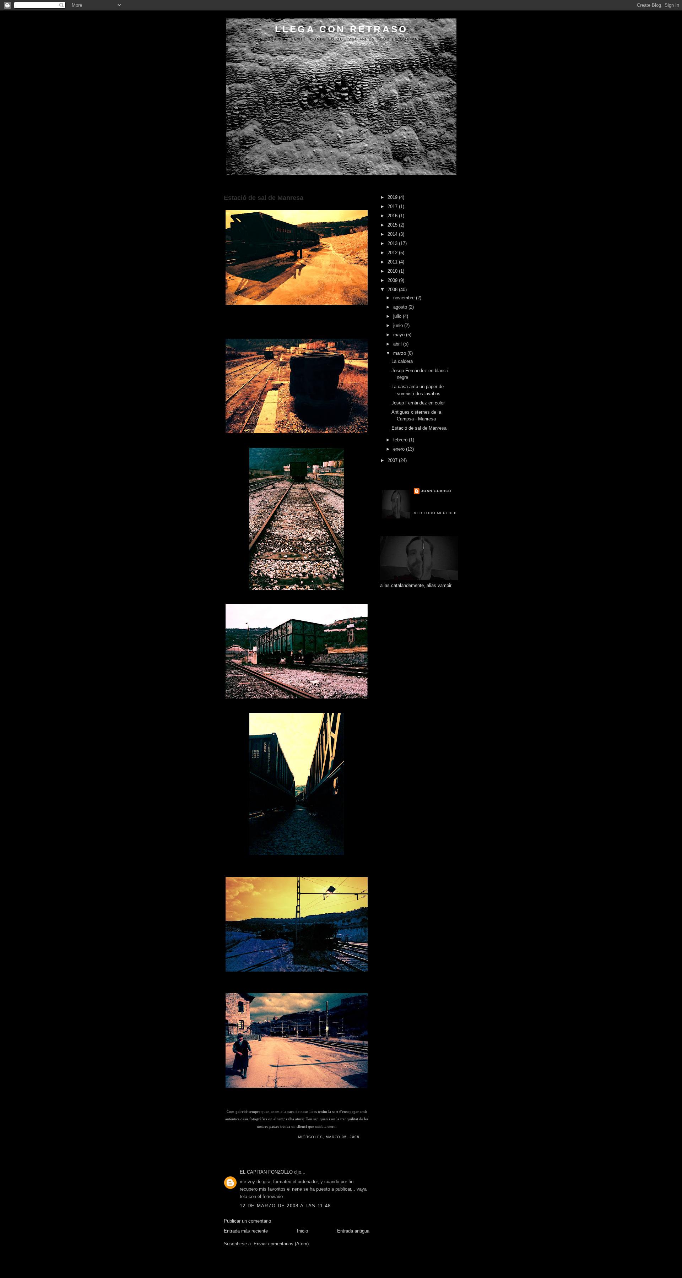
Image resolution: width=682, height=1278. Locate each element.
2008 (393, 289)
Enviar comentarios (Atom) (281, 1243)
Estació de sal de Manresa (263, 197)
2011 (393, 262)
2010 (393, 271)
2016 (393, 215)
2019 (393, 197)
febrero (401, 439)
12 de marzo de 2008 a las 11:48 (285, 1205)
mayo (399, 334)
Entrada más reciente (246, 1231)
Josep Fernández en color (418, 403)
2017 (393, 206)
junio (398, 325)
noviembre (404, 297)
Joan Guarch (436, 491)
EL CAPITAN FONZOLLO (266, 1172)
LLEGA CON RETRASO (341, 29)
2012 (393, 252)
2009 (393, 280)
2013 (393, 243)
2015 (393, 225)
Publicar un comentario (247, 1221)
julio (398, 316)
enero (399, 449)
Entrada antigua (353, 1231)
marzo (400, 353)
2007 (393, 460)
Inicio (302, 1231)
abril (398, 344)
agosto (400, 307)
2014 (393, 234)
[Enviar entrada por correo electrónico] (361, 1137)
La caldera (402, 361)
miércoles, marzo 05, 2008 (328, 1137)
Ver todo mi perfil (436, 513)
